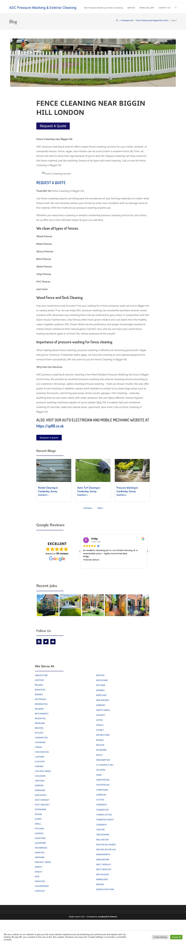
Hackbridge (41, 848)
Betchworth (41, 714)
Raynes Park (103, 735)
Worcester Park (105, 889)
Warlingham (102, 860)
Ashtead (39, 680)
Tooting (100, 830)
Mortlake (101, 695)
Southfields (102, 785)
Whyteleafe (102, 874)
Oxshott (100, 715)
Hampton (39, 853)
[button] (147, 551)
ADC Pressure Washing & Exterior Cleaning (42, 8)
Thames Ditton (104, 815)
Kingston (40, 881)
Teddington (102, 810)
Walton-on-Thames (106, 845)
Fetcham (39, 829)
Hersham (39, 857)
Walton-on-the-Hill (106, 849)
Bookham (40, 723)
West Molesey (104, 869)
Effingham (40, 809)
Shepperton (102, 780)
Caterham (40, 742)
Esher (38, 819)
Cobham (39, 766)
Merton (100, 675)
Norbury (100, 705)
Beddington (41, 704)
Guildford (40, 843)
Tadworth (101, 805)
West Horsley (103, 864)
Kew (37, 876)
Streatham (102, 790)
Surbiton (101, 795)
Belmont (39, 709)
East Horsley (42, 800)
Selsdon (100, 770)
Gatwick (39, 833)
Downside (40, 790)
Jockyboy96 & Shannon (107, 917)
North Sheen (103, 710)
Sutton (100, 800)
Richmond (101, 750)
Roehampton (103, 760)
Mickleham (102, 680)
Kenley (38, 872)
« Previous (87, 508)
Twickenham (102, 835)
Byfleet (39, 733)
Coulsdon (40, 776)
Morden (100, 690)
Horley (39, 867)
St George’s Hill (105, 765)
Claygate (40, 762)
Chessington (42, 752)
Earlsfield (40, 795)
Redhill (100, 740)
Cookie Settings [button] (160, 937)
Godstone (40, 838)
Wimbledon (102, 879)
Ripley (99, 755)
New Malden (102, 700)
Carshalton (41, 738)
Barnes (39, 694)
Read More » (43, 495)
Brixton (39, 728)
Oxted (99, 720)
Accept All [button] (176, 937)
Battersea (40, 699)
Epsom (38, 814)
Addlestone (41, 675)
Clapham (39, 757)
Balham (39, 685)
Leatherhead (42, 886)
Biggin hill (40, 718)
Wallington (102, 840)
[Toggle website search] (176, 7)
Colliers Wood (43, 771)
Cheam (38, 747)
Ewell (38, 824)
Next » (100, 508)
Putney (100, 730)
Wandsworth (103, 854)
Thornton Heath (104, 820)
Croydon (39, 781)
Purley (100, 725)
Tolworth (101, 825)
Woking (100, 884)
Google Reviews (50, 524)
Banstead (40, 690)
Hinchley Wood (43, 862)
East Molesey (42, 805)
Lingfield (40, 891)
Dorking (39, 785)
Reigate (100, 745)
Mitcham (100, 685)
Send (98, 775)
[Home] (117, 20)
